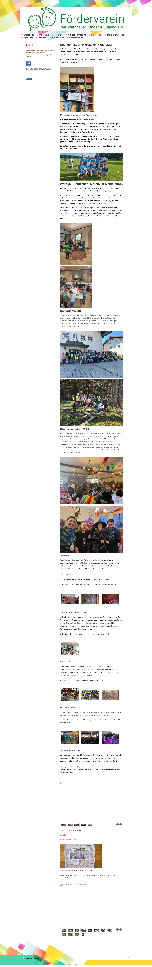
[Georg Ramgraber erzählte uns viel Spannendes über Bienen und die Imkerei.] (96, 930)
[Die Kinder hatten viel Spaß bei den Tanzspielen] (110, 737)
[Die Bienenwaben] (64, 934)
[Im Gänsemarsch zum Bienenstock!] (91, 905)
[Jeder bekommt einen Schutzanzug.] (77, 930)
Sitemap (37, 958)
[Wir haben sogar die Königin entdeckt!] (70, 934)
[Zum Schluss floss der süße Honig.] (83, 934)
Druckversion (29, 958)
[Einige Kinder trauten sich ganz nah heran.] (109, 930)
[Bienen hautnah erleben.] (103, 930)
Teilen (30, 79)
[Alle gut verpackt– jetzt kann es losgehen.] (83, 930)
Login (127, 958)
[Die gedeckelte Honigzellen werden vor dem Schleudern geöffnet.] (77, 934)
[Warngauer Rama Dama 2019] (70, 694)
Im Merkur (63, 835)
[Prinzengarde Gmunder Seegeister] (70, 737)
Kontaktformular (39, 52)
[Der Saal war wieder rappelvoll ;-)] (90, 737)
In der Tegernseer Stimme (68, 840)
